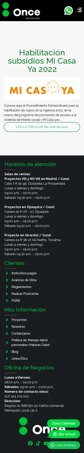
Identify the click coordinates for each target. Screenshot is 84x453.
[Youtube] (46, 443)
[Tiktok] (38, 443)
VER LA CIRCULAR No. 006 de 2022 (42, 127)
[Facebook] (30, 443)
